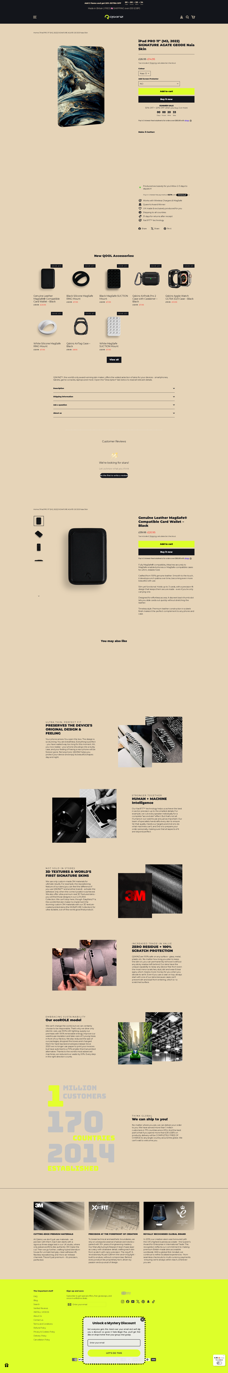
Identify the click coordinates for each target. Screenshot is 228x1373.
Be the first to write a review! (114, 475)
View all (114, 359)
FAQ (35, 1296)
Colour (141, 69)
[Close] (142, 1319)
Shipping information (63, 396)
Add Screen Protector (148, 79)
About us (57, 413)
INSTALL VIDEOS (41, 1312)
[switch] (219, 1363)
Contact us (38, 1320)
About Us (38, 1316)
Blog (36, 1300)
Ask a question (60, 405)
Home (36, 33)
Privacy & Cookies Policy (44, 1332)
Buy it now (166, 99)
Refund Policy (40, 1328)
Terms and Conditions (43, 1324)
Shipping (153, 63)
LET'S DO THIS (114, 1353)
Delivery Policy (40, 1336)
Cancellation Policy (42, 1340)
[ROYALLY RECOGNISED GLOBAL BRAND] (168, 1216)
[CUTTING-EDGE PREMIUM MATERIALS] (59, 1216)
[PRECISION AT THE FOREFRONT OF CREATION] (114, 1216)
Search (37, 1304)
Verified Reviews (41, 1308)
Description (58, 388)
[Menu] (223, 1356)
